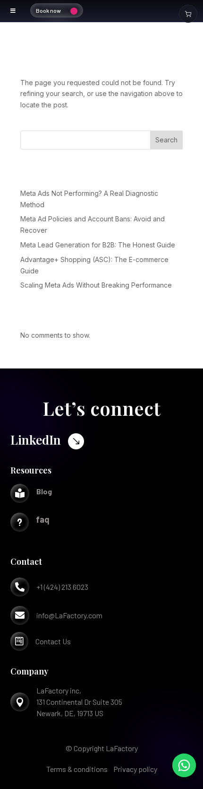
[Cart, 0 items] (188, 14)
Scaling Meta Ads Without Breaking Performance (96, 285)
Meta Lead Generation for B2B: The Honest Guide (97, 245)
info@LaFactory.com (69, 615)
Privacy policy (135, 768)
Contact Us (53, 641)
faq (43, 519)
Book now (48, 10)
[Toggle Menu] (13, 11)
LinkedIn (35, 439)
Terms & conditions (77, 768)
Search (166, 140)
